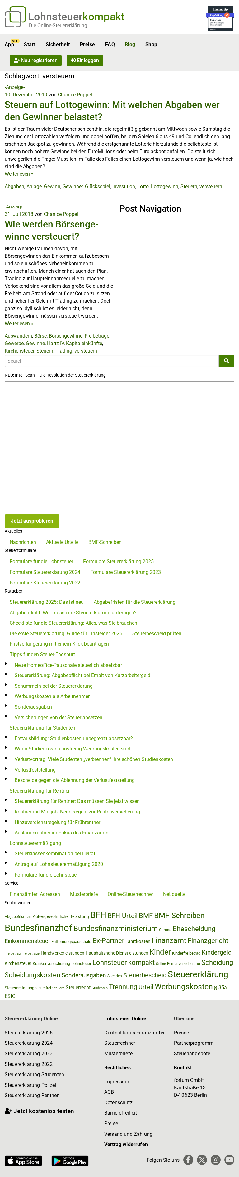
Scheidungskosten (32, 975)
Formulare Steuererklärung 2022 (45, 583)
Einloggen (87, 60)
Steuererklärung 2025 (29, 1033)
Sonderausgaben (33, 707)
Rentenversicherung (183, 963)
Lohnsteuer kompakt (123, 962)
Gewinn (52, 186)
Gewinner (73, 186)
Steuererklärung (198, 974)
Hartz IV (55, 343)
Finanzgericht (208, 941)
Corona (165, 930)
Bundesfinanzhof (38, 928)
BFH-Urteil (123, 916)
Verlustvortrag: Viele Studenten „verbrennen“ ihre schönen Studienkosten (94, 759)
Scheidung (217, 962)
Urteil (145, 987)
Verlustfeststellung (35, 770)
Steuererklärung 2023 (29, 1054)
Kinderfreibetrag (186, 953)
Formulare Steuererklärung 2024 (45, 572)
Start (29, 44)
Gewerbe (14, 343)
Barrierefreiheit (120, 1113)
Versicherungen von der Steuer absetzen (58, 717)
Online (161, 964)
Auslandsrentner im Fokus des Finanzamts (61, 833)
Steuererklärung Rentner (32, 1095)
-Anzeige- (15, 87)
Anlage (34, 186)
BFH (98, 915)
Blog (130, 44)
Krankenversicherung (51, 963)
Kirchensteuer (19, 351)
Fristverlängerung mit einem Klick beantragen (59, 644)
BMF (146, 915)
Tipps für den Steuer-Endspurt (42, 654)
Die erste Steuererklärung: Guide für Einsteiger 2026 (66, 634)
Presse (181, 1033)
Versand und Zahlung (128, 1134)
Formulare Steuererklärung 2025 (118, 561)
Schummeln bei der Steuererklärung (54, 686)
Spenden (114, 976)
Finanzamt (169, 940)
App (9, 44)
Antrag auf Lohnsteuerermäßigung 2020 (59, 864)
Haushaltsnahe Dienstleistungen (117, 952)
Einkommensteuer (27, 941)
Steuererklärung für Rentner (40, 791)
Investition (123, 186)
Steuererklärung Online (31, 1019)
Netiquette (174, 894)
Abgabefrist (14, 917)
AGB (109, 1092)
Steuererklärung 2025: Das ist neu (47, 602)
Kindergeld (217, 952)
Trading (63, 351)
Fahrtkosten (137, 941)
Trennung (123, 987)
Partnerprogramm (193, 1043)
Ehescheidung (194, 929)
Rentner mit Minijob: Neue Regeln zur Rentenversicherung (77, 812)
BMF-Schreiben (105, 542)
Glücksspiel (97, 186)
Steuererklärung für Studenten (42, 728)
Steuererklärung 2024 (29, 1043)
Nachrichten (23, 542)
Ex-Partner (108, 941)
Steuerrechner (119, 1043)
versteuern (210, 186)
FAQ (110, 44)
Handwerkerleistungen (62, 953)
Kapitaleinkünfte (84, 343)
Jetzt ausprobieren (32, 521)
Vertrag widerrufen (126, 1144)
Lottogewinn (164, 186)
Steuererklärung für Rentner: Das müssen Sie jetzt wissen (77, 801)
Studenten (100, 988)
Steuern (188, 186)
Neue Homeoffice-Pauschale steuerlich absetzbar (68, 665)
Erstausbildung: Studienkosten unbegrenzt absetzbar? (74, 738)
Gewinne (35, 343)
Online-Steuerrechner (130, 894)
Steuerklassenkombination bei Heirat (55, 854)
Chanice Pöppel (75, 95)
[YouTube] (229, 1160)
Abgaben (14, 186)
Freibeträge (97, 336)
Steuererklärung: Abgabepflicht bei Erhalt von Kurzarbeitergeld (82, 675)
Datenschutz (118, 1103)
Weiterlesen (19, 174)
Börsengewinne (65, 336)
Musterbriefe (84, 894)
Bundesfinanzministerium (115, 928)
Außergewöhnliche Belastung (61, 916)
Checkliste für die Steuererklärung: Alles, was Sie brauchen (73, 623)
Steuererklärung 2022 (29, 1064)
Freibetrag (13, 953)
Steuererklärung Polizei (30, 1085)
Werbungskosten (184, 986)
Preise (87, 44)
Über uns (184, 1019)
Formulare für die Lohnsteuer (41, 561)
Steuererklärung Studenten (34, 1074)
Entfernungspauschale (71, 941)
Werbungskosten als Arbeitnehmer (52, 696)
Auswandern (18, 336)
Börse (40, 336)
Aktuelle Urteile (62, 542)
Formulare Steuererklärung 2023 (125, 572)
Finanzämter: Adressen (35, 894)
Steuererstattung (19, 987)
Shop (151, 44)
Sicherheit (58, 44)
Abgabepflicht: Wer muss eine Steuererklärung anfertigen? (73, 613)
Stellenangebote (192, 1054)
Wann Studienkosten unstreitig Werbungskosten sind (72, 749)
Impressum (116, 1082)
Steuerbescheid (144, 975)
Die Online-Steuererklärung (58, 25)
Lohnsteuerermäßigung (35, 843)
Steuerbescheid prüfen (156, 634)
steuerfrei (43, 988)
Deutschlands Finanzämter (134, 1033)
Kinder (160, 952)
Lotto (143, 186)
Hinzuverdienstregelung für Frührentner (57, 822)
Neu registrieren (39, 60)
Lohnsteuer (81, 963)
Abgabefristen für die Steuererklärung (135, 602)
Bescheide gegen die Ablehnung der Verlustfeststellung (75, 780)
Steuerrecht (78, 987)
